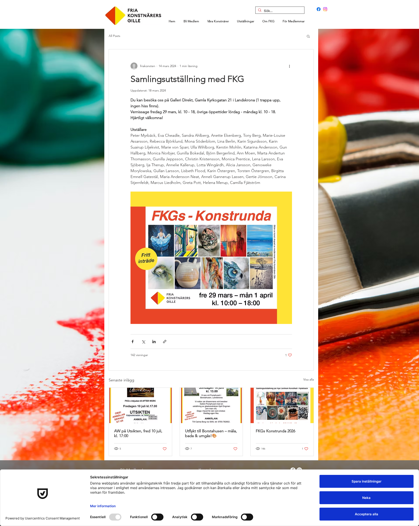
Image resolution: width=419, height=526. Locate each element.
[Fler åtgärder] (289, 66)
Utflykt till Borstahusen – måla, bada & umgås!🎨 (211, 433)
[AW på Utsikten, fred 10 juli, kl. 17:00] (140, 405)
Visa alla (308, 379)
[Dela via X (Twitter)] (143, 341)
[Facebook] (318, 9)
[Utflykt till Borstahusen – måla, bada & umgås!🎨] (211, 405)
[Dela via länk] (165, 341)
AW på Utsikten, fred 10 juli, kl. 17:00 (138, 433)
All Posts (114, 36)
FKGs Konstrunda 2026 (275, 431)
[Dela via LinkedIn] (154, 341)
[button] (308, 36)
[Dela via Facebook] (133, 341)
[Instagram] (325, 9)
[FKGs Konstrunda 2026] (282, 405)
